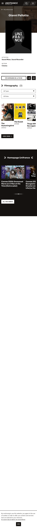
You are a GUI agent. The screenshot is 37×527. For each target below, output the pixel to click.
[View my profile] (33, 3)
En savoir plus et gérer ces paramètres (13, 519)
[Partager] (29, 78)
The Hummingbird (7, 124)
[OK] (18, 524)
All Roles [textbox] (6, 96)
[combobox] (18, 91)
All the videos (8, 201)
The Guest (18, 122)
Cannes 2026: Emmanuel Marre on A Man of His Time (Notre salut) (12, 184)
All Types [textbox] (6, 91)
